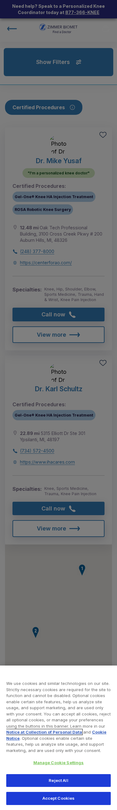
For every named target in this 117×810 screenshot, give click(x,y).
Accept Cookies (58, 798)
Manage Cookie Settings (58, 762)
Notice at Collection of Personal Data (44, 731)
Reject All (58, 780)
